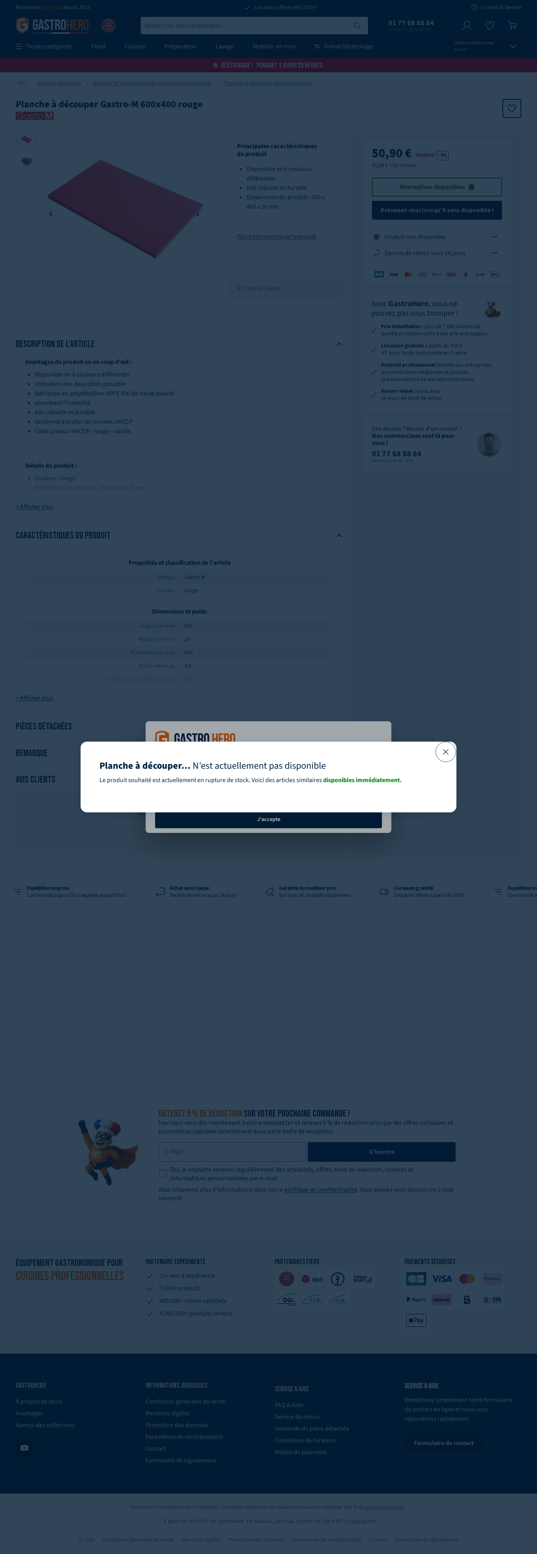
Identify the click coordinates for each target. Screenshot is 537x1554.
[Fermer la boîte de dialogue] (445, 751)
